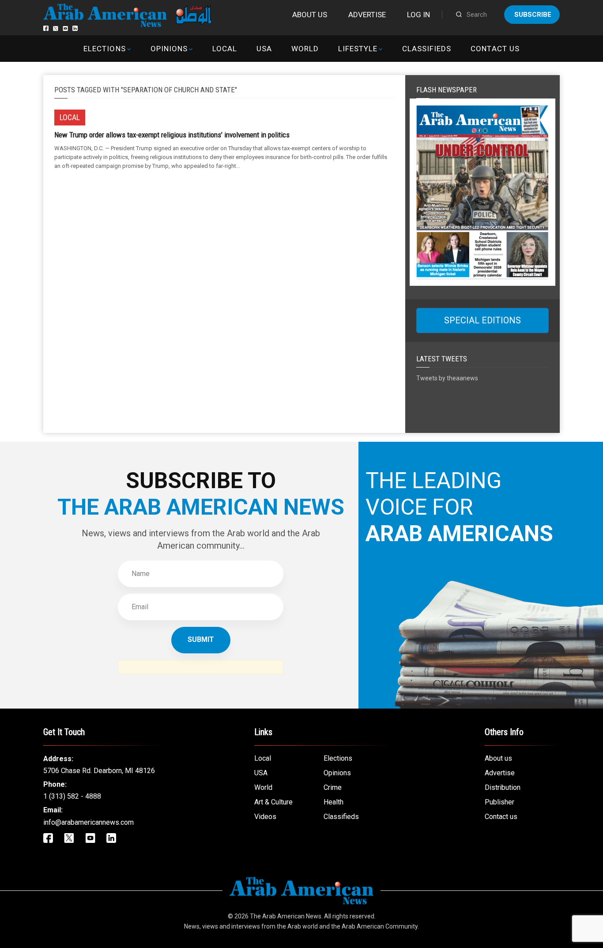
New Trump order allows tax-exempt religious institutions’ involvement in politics (172, 134)
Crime (333, 787)
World (305, 48)
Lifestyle (357, 48)
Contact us (495, 48)
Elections (104, 48)
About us (309, 14)
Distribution (502, 787)
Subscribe (532, 15)
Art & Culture (273, 802)
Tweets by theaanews (447, 378)
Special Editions (482, 320)
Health (333, 802)
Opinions (169, 48)
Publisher (499, 802)
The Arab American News (285, 916)
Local (224, 48)
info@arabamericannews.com (88, 822)
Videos (265, 816)
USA (264, 48)
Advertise (367, 14)
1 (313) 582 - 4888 (72, 796)
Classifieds (426, 48)
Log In (418, 14)
